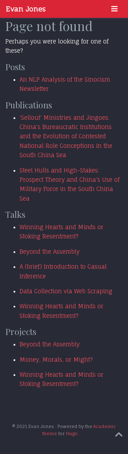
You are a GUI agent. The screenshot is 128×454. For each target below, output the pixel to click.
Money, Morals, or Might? (56, 359)
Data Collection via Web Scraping (66, 291)
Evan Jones (26, 9)
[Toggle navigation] (114, 9)
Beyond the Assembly (50, 251)
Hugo (72, 433)
